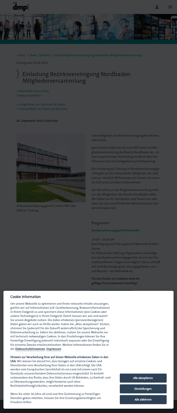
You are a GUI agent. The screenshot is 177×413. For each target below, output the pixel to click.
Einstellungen (143, 389)
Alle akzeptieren (143, 378)
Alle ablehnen (143, 399)
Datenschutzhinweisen (30, 349)
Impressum (53, 349)
